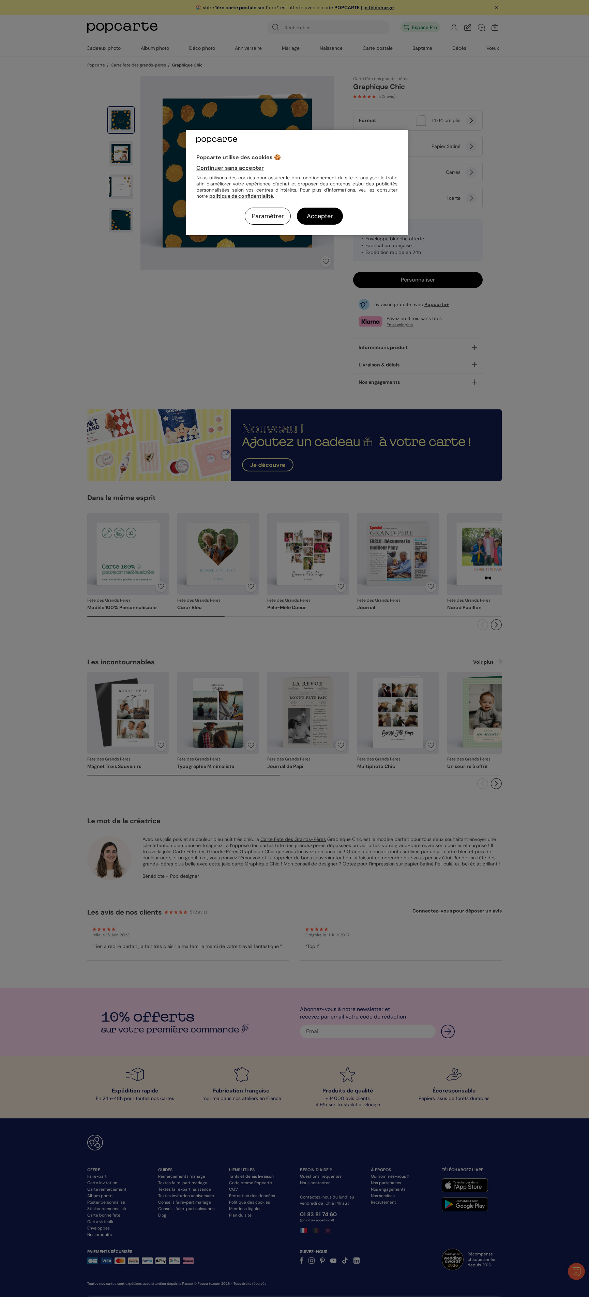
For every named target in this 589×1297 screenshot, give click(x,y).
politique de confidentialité (241, 196)
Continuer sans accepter (230, 168)
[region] (297, 182)
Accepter (320, 216)
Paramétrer (268, 216)
